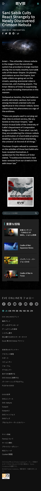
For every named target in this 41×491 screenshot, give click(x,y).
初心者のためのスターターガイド (14, 337)
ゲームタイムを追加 (9, 329)
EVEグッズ (6, 418)
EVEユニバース (7, 399)
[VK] (36, 304)
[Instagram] (31, 304)
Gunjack (5, 407)
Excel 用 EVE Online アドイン (13, 341)
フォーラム (6, 366)
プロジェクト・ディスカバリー (13, 422)
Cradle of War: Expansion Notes (26, 246)
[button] (38, 4)
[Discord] (25, 304)
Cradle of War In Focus (26, 274)
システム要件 (7, 333)
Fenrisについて (7, 439)
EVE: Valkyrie (7, 403)
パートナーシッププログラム (13, 382)
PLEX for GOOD (8, 385)
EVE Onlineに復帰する (10, 378)
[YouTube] (14, 304)
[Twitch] (20, 304)
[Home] (20, 5)
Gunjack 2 (5, 410)
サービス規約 (7, 443)
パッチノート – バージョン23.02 (27, 260)
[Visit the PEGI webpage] (6, 476)
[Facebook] (3, 304)
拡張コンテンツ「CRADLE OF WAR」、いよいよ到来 (28, 232)
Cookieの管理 (7, 454)
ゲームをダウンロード (10, 325)
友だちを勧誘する (8, 374)
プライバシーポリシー (10, 446)
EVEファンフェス (8, 414)
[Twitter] (9, 304)
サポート (5, 358)
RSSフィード (7, 450)
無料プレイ (6, 321)
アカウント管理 (8, 354)
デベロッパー (7, 370)
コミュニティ (7, 362)
